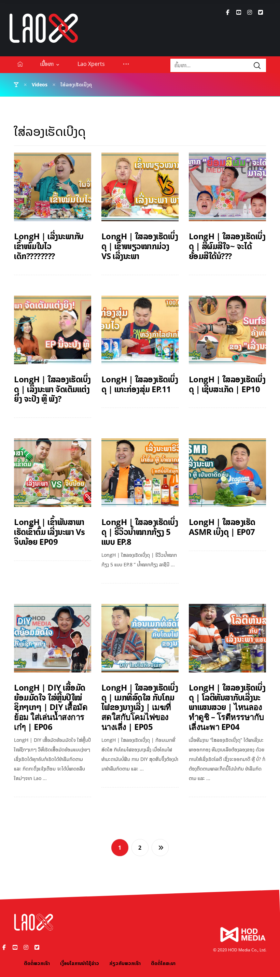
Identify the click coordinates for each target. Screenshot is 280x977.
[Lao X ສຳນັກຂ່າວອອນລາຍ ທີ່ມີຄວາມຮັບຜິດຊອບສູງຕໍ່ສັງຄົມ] (43, 28)
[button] (227, 12)
